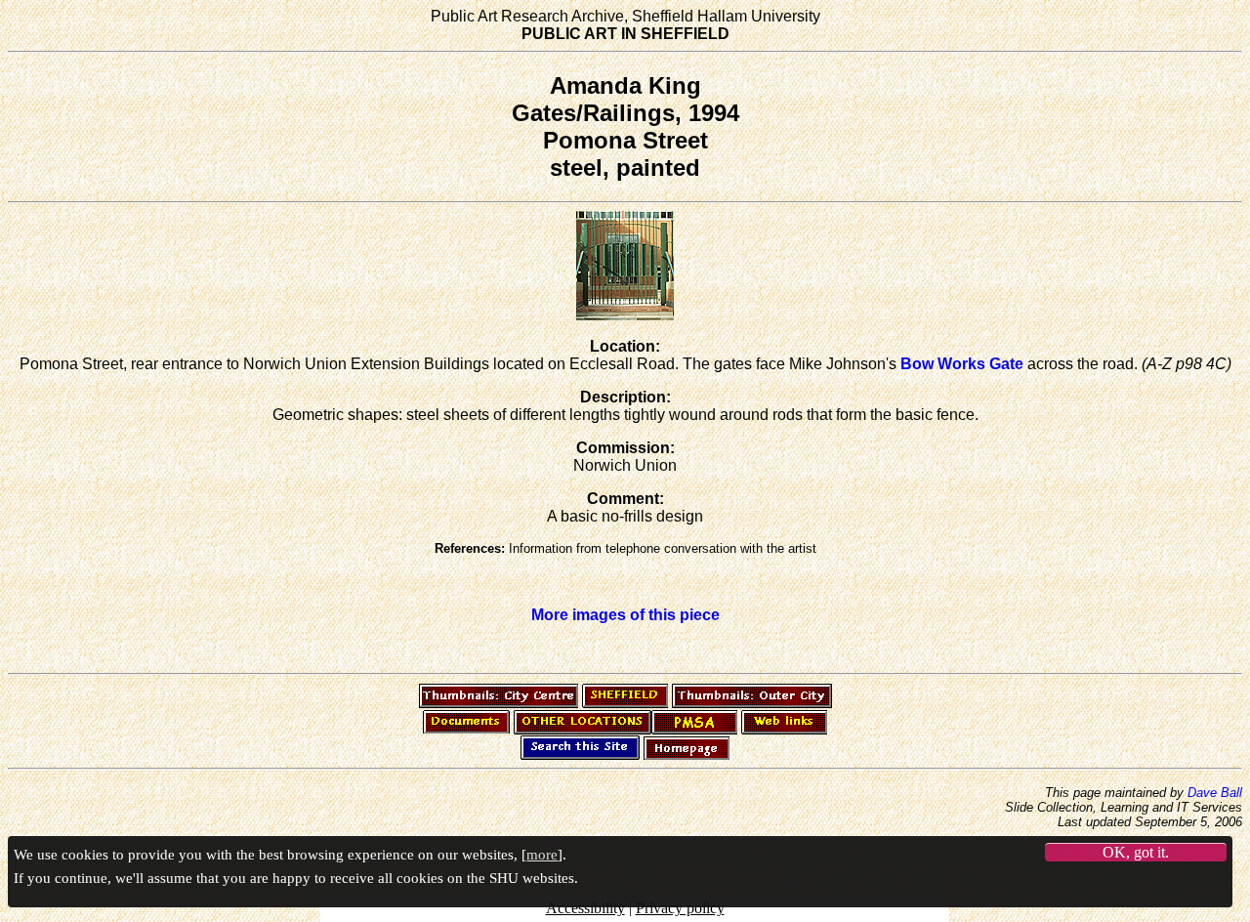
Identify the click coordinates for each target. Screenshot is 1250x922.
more (542, 853)
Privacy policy (680, 908)
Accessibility (585, 908)
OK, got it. (1136, 851)
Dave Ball (1215, 792)
